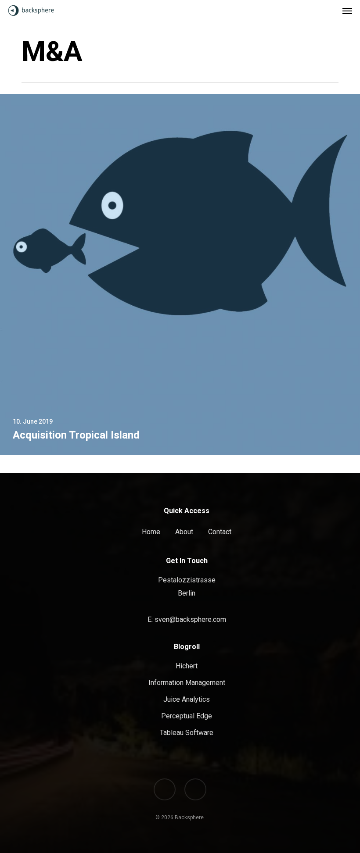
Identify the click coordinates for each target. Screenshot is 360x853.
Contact (219, 532)
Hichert (187, 666)
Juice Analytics (186, 699)
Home (151, 532)
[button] (347, 10)
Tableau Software (186, 732)
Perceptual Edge (186, 716)
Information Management (186, 682)
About (184, 532)
